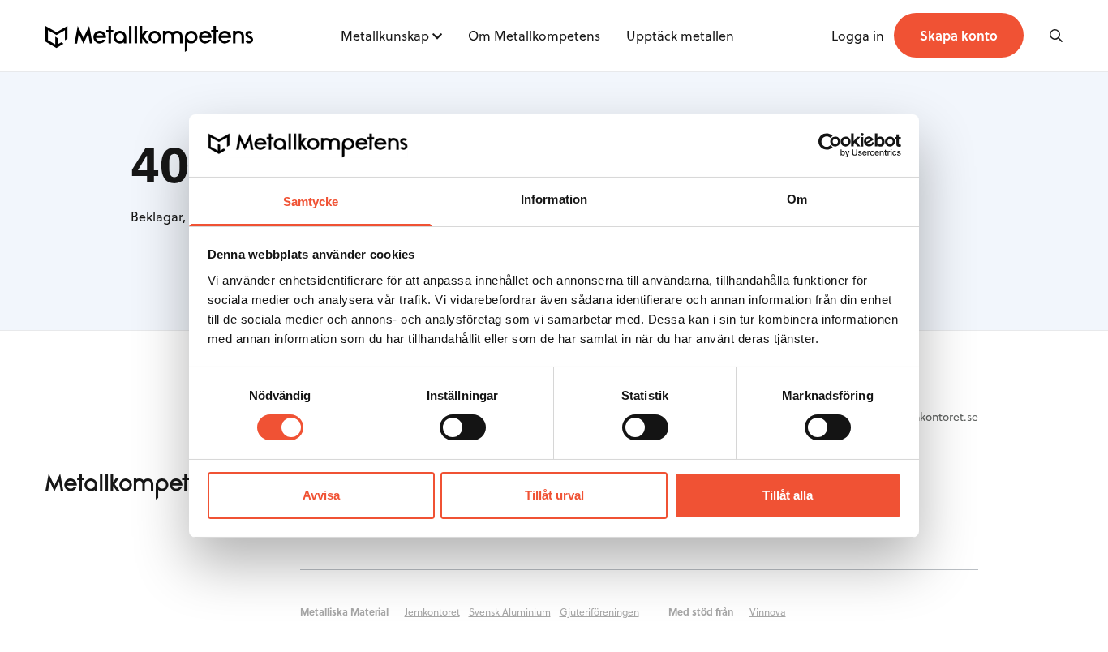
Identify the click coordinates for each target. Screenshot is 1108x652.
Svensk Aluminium (510, 611)
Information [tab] (554, 199)
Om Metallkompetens (534, 35)
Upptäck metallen (680, 35)
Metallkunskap (385, 35)
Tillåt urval (554, 495)
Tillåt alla (787, 495)
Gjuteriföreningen (599, 611)
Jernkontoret (432, 611)
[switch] (463, 427)
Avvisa (321, 495)
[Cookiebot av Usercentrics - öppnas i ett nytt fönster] (830, 145)
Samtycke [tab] (311, 201)
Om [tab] (797, 199)
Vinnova (767, 611)
